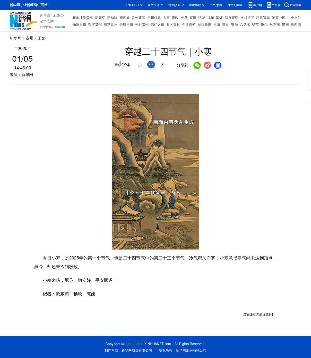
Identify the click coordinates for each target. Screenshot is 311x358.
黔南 (285, 24)
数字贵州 (95, 24)
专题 (184, 17)
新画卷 (125, 17)
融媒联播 (204, 24)
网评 (219, 17)
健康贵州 (126, 24)
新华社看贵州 (82, 17)
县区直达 (173, 24)
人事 (166, 17)
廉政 (175, 17)
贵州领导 (154, 17)
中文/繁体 (216, 5)
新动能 (112, 17)
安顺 (234, 24)
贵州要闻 (138, 17)
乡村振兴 (247, 17)
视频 (210, 17)
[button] (115, 244)
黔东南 (275, 24)
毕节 (255, 24)
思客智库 (263, 17)
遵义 (225, 24)
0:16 (125, 245)
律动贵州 (110, 24)
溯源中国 (278, 17)
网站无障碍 (234, 5)
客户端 (257, 5)
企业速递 (189, 24)
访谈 (201, 17)
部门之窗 (157, 24)
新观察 (100, 17)
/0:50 (133, 245)
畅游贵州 (79, 24)
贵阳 (216, 24)
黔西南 (296, 24)
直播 (193, 17)
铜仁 (264, 24)
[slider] (181, 244)
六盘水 (245, 24)
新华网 (15, 38)
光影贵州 (142, 24)
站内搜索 (295, 5)
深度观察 (231, 17)
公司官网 (47, 20)
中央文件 (294, 17)
